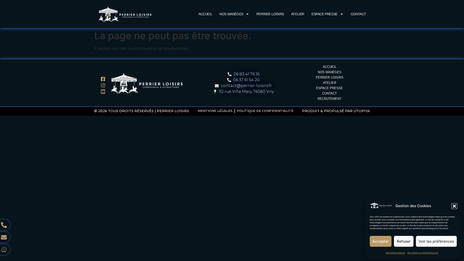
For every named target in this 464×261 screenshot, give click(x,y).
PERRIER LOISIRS (270, 14)
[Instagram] (103, 85)
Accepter (380, 241)
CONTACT (358, 14)
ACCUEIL (205, 14)
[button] (454, 206)
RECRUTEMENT (329, 99)
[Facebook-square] (103, 79)
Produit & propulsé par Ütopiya (336, 111)
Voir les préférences (436, 241)
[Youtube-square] (103, 91)
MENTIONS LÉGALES (395, 253)
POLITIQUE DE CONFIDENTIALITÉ (422, 253)
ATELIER (297, 14)
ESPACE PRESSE (325, 14)
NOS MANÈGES (231, 14)
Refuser (404, 241)
